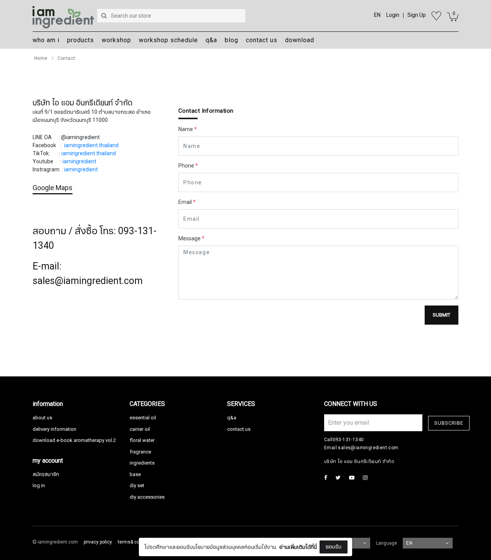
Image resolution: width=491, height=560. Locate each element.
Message (191, 239)
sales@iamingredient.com (368, 447)
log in (39, 485)
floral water (142, 440)
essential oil (143, 418)
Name (187, 129)
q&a (211, 40)
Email (187, 202)
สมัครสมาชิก (46, 474)
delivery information (54, 429)
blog (231, 40)
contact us (261, 40)
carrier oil (140, 429)
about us (42, 418)
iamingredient (79, 162)
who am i (46, 40)
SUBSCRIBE (448, 423)
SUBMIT (441, 315)
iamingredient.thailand (91, 145)
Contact (67, 58)
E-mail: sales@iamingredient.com (88, 273)
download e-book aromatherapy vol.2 (74, 440)
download (299, 40)
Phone (188, 166)
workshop (116, 40)
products (80, 40)
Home (41, 58)
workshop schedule (168, 40)
